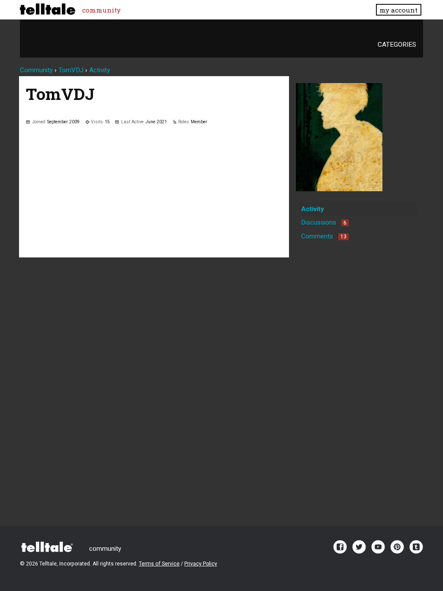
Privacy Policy (200, 564)
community (101, 10)
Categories (397, 44)
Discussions (324, 222)
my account (398, 10)
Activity (312, 209)
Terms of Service (159, 564)
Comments (324, 236)
